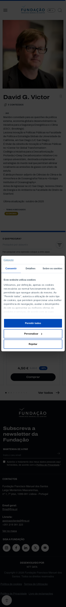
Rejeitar (33, 344)
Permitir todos (33, 323)
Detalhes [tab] (31, 268)
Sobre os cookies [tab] (52, 268)
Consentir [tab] (11, 268)
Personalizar (31, 333)
